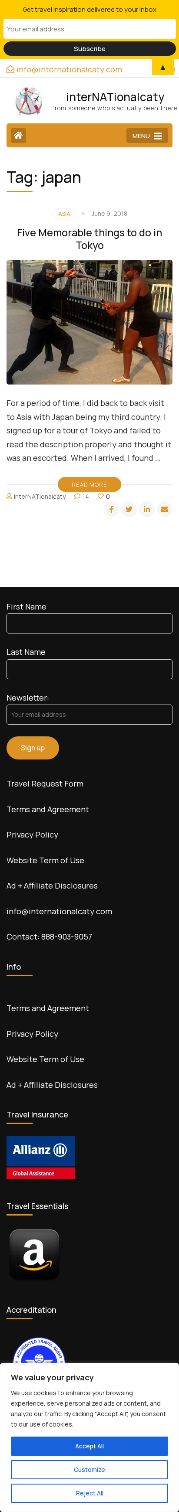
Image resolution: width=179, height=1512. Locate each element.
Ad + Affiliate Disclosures (52, 885)
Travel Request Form (45, 783)
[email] (164, 509)
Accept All (89, 1446)
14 (86, 496)
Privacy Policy (32, 834)
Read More (89, 484)
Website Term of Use (45, 860)
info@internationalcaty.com (59, 911)
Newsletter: (28, 697)
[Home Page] (18, 135)
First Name (26, 606)
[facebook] (111, 509)
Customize (89, 1469)
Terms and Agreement (48, 809)
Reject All (89, 1493)
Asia (64, 214)
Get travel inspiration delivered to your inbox (89, 9)
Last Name (26, 652)
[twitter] (129, 509)
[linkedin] (147, 509)
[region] (89, 1437)
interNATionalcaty (115, 97)
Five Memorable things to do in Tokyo (89, 238)
